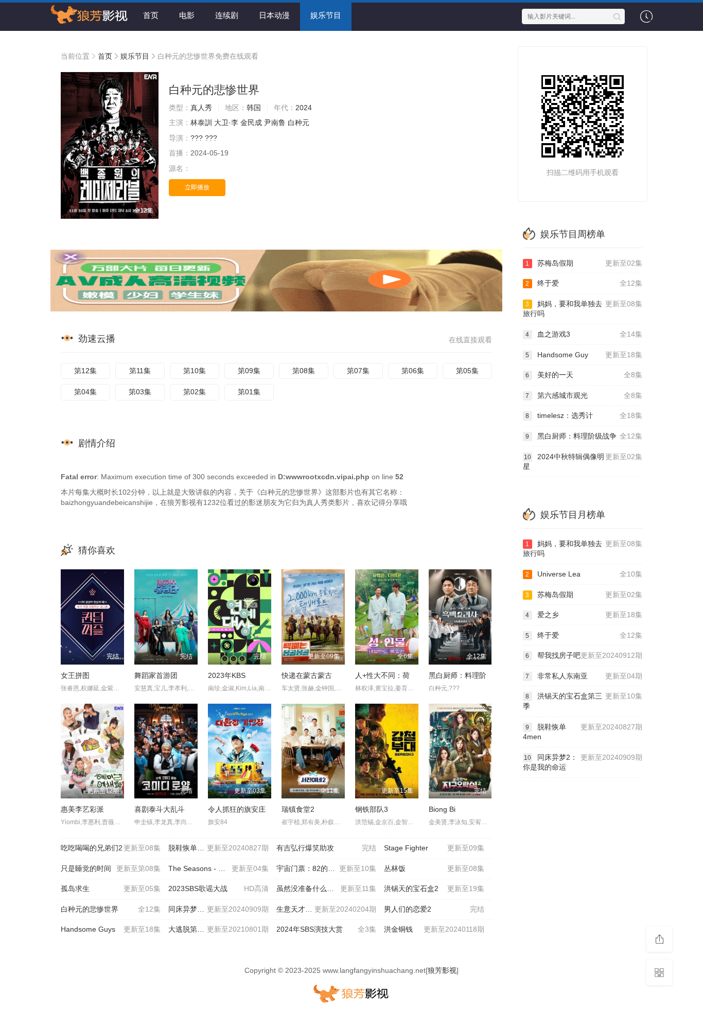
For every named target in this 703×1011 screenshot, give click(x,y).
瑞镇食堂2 (298, 809)
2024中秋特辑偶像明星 (583, 461)
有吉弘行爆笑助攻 (326, 848)
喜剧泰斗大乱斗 (159, 809)
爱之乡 (583, 615)
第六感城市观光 (583, 395)
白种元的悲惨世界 (111, 909)
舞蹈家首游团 (156, 675)
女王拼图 (75, 675)
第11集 (140, 371)
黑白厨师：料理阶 (457, 675)
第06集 (412, 371)
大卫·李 (226, 122)
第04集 (85, 392)
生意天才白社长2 (326, 909)
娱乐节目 (325, 15)
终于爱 (583, 283)
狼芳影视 (442, 970)
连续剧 (226, 15)
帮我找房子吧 (583, 655)
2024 (303, 107)
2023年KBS (226, 675)
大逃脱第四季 (218, 929)
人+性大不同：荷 (382, 675)
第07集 (358, 371)
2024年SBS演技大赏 (326, 929)
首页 (151, 15)
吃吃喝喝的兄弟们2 (111, 848)
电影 (187, 15)
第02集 (194, 392)
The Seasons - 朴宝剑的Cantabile (222, 868)
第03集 (140, 392)
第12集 (85, 371)
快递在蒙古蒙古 (307, 675)
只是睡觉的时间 (111, 868)
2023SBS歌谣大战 (218, 888)
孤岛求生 (111, 888)
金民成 (251, 122)
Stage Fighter (434, 848)
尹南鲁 (275, 122)
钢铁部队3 (371, 809)
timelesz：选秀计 (583, 415)
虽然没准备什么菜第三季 (326, 888)
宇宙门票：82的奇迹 (326, 868)
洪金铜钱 (434, 929)
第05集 (467, 371)
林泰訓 (201, 122)
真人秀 (201, 107)
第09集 (249, 371)
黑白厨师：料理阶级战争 (583, 436)
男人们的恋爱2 (434, 909)
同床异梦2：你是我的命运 (218, 909)
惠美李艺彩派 (82, 809)
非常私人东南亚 (583, 676)
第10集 (194, 371)
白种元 (298, 122)
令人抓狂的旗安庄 (237, 809)
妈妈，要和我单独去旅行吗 (583, 309)
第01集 (249, 392)
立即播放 (197, 187)
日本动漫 (274, 15)
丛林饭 (434, 868)
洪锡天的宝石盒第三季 (583, 701)
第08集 (303, 371)
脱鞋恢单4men (218, 848)
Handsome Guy (583, 355)
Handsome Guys (111, 929)
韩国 (254, 107)
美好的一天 (583, 375)
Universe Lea (583, 574)
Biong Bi (442, 809)
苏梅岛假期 (583, 263)
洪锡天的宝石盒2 (434, 888)
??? (196, 138)
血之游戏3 (583, 334)
